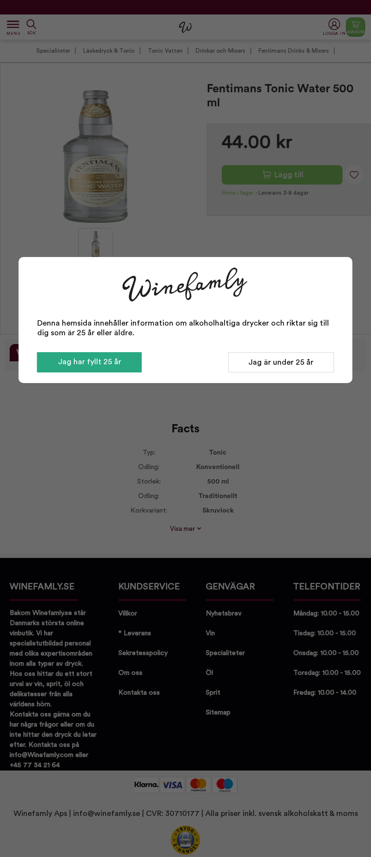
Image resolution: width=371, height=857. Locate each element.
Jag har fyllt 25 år (89, 362)
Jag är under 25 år (281, 362)
